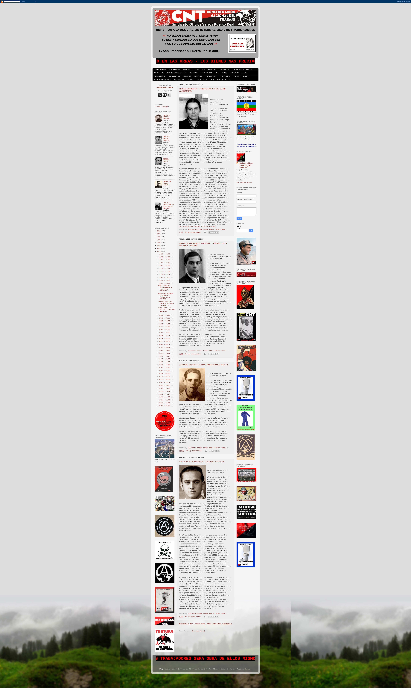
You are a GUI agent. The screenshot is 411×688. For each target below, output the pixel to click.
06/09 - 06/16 (165, 368)
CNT (197, 69)
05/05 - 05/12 (165, 382)
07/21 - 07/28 (165, 350)
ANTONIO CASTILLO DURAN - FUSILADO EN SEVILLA (203, 365)
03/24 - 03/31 (165, 400)
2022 (159, 243)
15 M (212, 80)
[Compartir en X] (214, 232)
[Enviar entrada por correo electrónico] (205, 232)
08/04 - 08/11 (165, 344)
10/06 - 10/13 (165, 318)
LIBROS (246, 76)
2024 (159, 237)
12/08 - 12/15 (165, 263)
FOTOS (245, 73)
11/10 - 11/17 (165, 274)
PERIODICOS (202, 80)
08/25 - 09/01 (165, 336)
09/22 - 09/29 (165, 324)
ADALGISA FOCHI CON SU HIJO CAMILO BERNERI (168, 205)
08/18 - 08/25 (165, 338)
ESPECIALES (224, 69)
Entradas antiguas (222, 624)
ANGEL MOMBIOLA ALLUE (166, 159)
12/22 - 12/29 (165, 257)
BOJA (224, 73)
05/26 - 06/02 (165, 374)
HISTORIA (198, 76)
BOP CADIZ (234, 73)
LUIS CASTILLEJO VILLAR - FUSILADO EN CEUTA (201, 462)
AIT (203, 69)
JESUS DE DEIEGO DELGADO (166, 117)
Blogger (248, 669)
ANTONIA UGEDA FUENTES (166, 138)
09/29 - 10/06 (165, 321)
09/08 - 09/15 (165, 330)
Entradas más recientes (192, 624)
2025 (159, 234)
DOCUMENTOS (160, 76)
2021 (159, 245)
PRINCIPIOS (187, 69)
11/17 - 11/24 (165, 271)
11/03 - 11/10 (165, 277)
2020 (159, 248)
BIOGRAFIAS (179, 80)
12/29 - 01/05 (165, 254)
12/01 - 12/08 (165, 266)
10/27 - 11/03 (165, 280)
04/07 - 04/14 (165, 394)
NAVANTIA (187, 76)
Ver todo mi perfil (244, 183)
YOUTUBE (193, 73)
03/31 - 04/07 (165, 397)
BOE (217, 73)
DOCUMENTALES (224, 80)
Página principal (160, 69)
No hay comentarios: (193, 232)
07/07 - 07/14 (165, 356)
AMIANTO (212, 69)
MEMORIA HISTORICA (162, 80)
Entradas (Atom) (198, 631)
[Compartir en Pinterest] (218, 232)
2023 (159, 240)
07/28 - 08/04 (165, 347)
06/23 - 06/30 (165, 362)
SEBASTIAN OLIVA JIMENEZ (167, 183)
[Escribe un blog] (212, 232)
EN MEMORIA (174, 76)
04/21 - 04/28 (165, 388)
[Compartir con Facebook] (216, 232)
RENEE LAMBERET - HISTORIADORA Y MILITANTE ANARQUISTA (165, 288)
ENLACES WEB (206, 73)
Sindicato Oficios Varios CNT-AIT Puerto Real (246, 165)
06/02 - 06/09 (165, 371)
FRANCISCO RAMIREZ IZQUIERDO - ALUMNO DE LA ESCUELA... (165, 296)
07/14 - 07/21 (165, 353)
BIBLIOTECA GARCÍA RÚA (176, 73)
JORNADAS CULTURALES (242, 69)
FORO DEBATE (211, 76)
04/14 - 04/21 (165, 391)
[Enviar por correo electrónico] (209, 232)
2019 (159, 251)
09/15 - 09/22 (165, 327)
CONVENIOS (225, 76)
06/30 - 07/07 (165, 359)
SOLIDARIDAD (174, 69)
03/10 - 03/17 (165, 406)
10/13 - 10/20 (165, 315)
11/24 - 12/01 (165, 268)
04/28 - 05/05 (165, 385)
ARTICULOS (158, 73)
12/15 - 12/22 (165, 260)
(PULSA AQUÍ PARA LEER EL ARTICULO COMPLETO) (197, 226)
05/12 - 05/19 (165, 379)
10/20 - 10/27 (165, 283)
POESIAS (236, 76)
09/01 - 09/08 (165, 333)
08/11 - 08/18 (165, 341)
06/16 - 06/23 (165, 365)
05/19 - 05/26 (165, 376)
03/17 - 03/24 (165, 403)
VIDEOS (191, 80)
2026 (159, 231)
